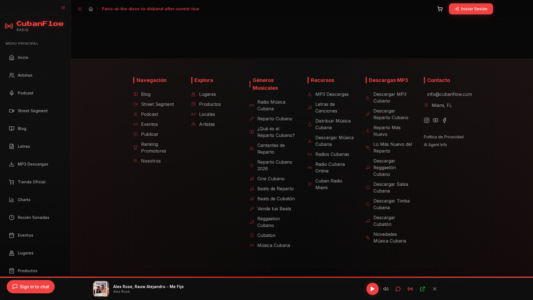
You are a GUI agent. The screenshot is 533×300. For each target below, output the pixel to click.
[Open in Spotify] (423, 289)
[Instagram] (426, 120)
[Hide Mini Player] (435, 289)
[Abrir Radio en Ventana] (410, 289)
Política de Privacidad (444, 136)
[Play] (372, 289)
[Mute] (386, 289)
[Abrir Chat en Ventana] (398, 289)
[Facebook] (444, 120)
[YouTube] (435, 120)
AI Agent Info (435, 144)
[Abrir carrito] (440, 8)
